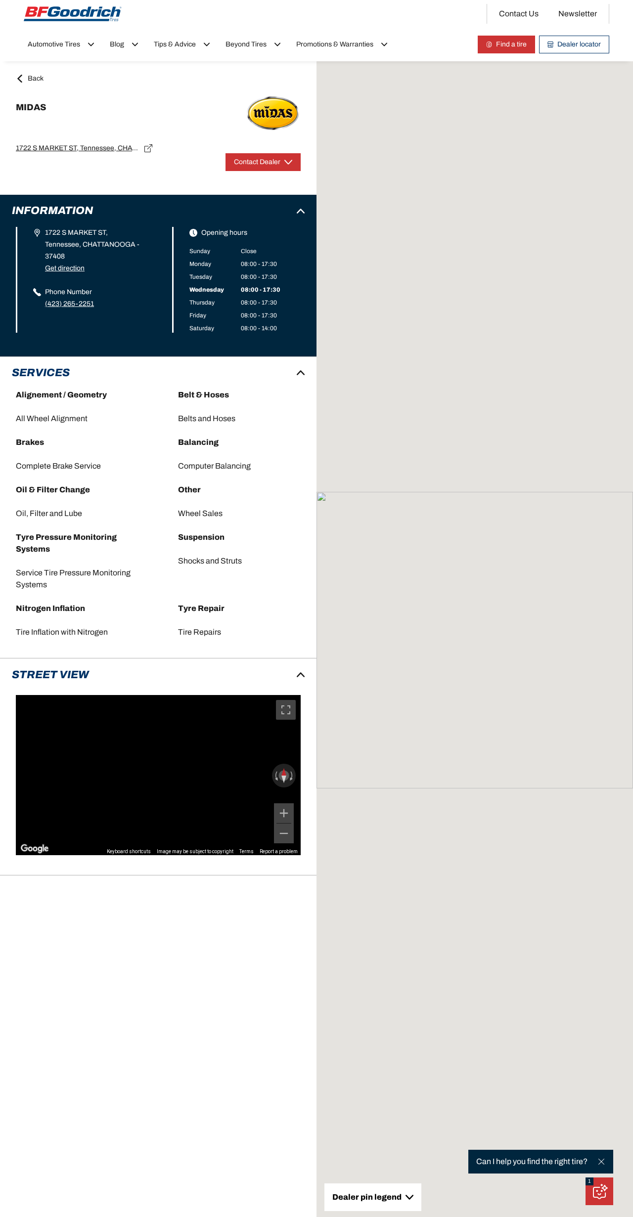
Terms (246, 851)
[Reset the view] (284, 775)
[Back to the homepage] (73, 14)
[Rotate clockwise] (292, 775)
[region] (158, 775)
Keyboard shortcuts (129, 851)
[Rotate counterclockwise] (275, 775)
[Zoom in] (284, 813)
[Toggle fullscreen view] (286, 710)
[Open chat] (599, 1191)
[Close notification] (601, 1162)
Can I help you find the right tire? (532, 1161)
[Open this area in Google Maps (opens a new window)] (34, 848)
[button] (589, 1181)
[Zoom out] (284, 833)
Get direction (65, 268)
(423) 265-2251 (69, 303)
